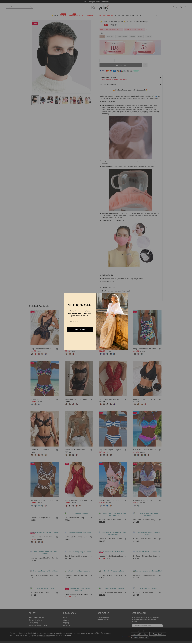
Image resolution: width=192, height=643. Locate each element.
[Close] (126, 295)
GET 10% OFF (80, 329)
